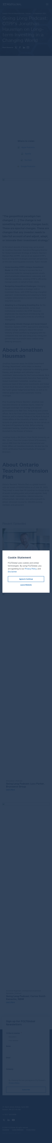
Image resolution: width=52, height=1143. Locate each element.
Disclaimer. (12, 571)
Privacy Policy (31, 568)
